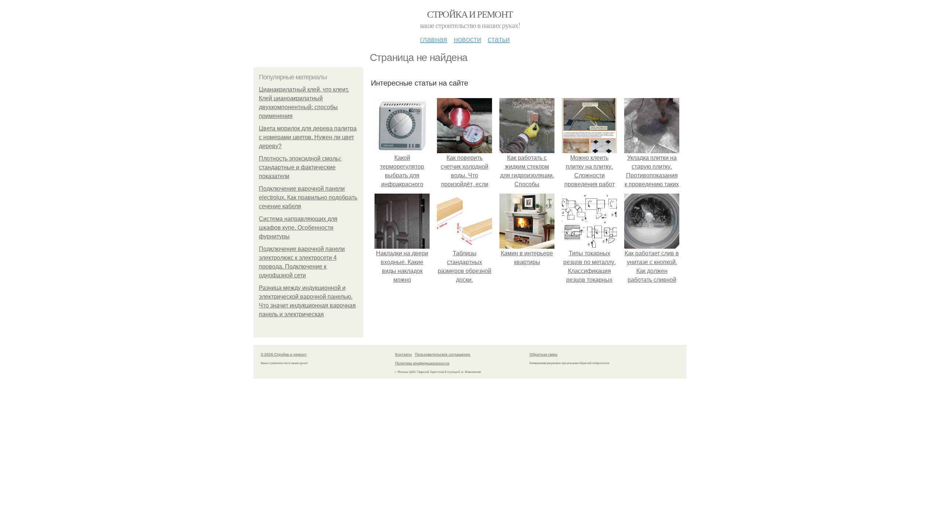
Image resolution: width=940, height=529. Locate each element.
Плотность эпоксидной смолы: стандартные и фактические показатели (300, 167)
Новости (467, 38)
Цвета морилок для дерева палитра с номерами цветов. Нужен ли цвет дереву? (308, 137)
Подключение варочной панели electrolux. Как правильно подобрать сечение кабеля (308, 197)
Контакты (403, 354)
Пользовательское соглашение (442, 354)
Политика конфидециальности (422, 363)
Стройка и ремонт (470, 14)
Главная (433, 38)
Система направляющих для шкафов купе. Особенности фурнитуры (298, 228)
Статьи (499, 38)
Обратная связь (543, 354)
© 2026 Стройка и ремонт (284, 354)
